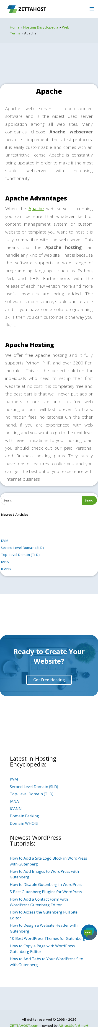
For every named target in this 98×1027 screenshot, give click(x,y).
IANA (5, 561)
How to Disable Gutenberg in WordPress (46, 884)
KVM (4, 540)
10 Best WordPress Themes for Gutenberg (47, 938)
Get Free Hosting (49, 679)
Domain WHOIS (24, 823)
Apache (36, 209)
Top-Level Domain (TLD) (20, 554)
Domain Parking (24, 815)
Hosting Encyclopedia (40, 27)
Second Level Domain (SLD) (22, 547)
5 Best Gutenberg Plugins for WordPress (46, 891)
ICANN (6, 568)
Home (15, 27)
